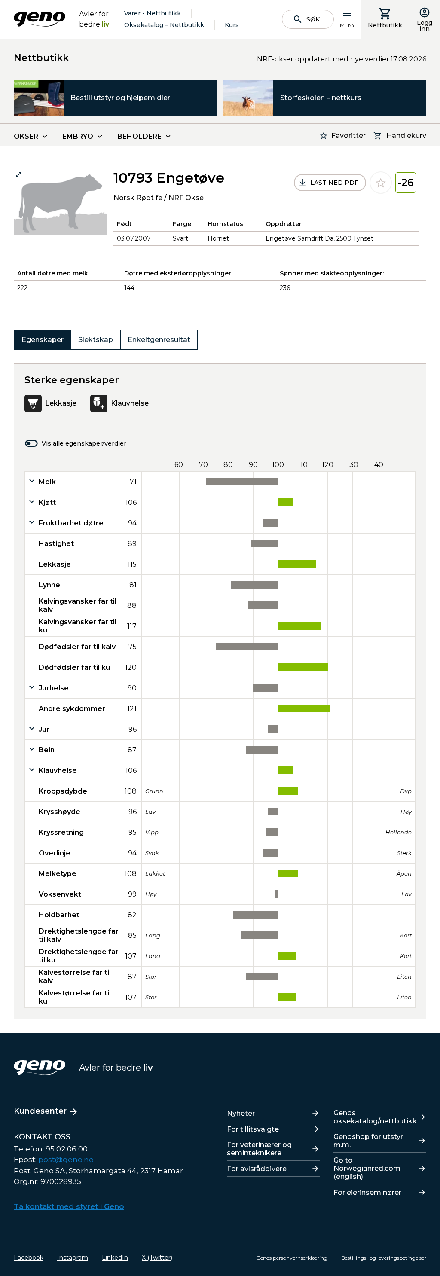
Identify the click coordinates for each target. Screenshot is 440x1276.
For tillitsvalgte (253, 1129)
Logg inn (424, 26)
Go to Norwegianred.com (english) (366, 1168)
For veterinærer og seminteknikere (259, 1149)
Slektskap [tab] (95, 340)
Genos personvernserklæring (291, 1258)
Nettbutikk (385, 25)
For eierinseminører (367, 1192)
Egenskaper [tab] (42, 340)
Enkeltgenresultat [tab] (159, 340)
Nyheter (241, 1113)
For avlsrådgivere (257, 1169)
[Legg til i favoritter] (381, 182)
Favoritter (348, 135)
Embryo (77, 136)
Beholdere (139, 136)
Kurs (232, 25)
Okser (26, 136)
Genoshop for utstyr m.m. (368, 1141)
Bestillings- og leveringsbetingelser (383, 1258)
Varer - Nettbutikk (152, 13)
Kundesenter (40, 1111)
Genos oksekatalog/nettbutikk (375, 1117)
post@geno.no (66, 1159)
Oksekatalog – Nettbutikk (164, 25)
